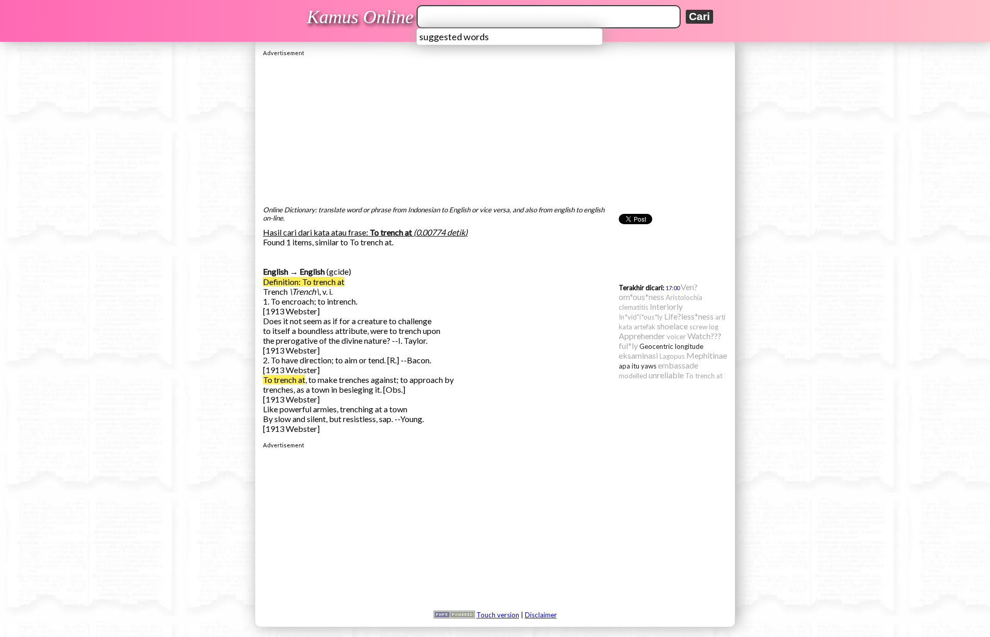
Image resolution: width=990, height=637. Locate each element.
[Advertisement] (495, 128)
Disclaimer (541, 615)
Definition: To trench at (303, 282)
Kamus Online (360, 17)
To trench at (284, 379)
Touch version (497, 615)
